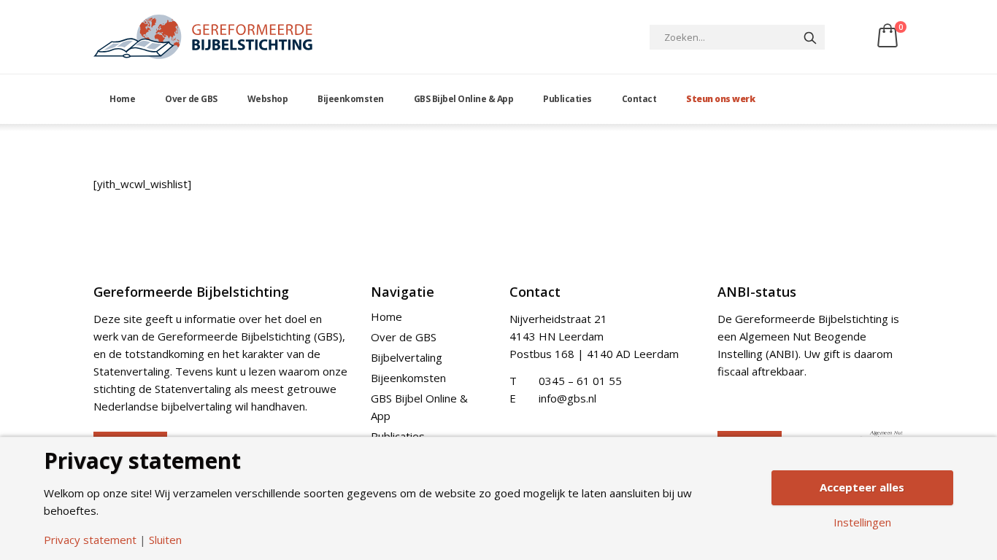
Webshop (267, 99)
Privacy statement (90, 539)
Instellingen (862, 522)
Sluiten (165, 539)
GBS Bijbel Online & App (464, 99)
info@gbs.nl (567, 398)
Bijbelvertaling (406, 357)
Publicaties (567, 99)
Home (122, 99)
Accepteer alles (862, 487)
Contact (639, 99)
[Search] (810, 37)
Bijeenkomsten (350, 99)
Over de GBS (191, 99)
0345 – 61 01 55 (580, 380)
